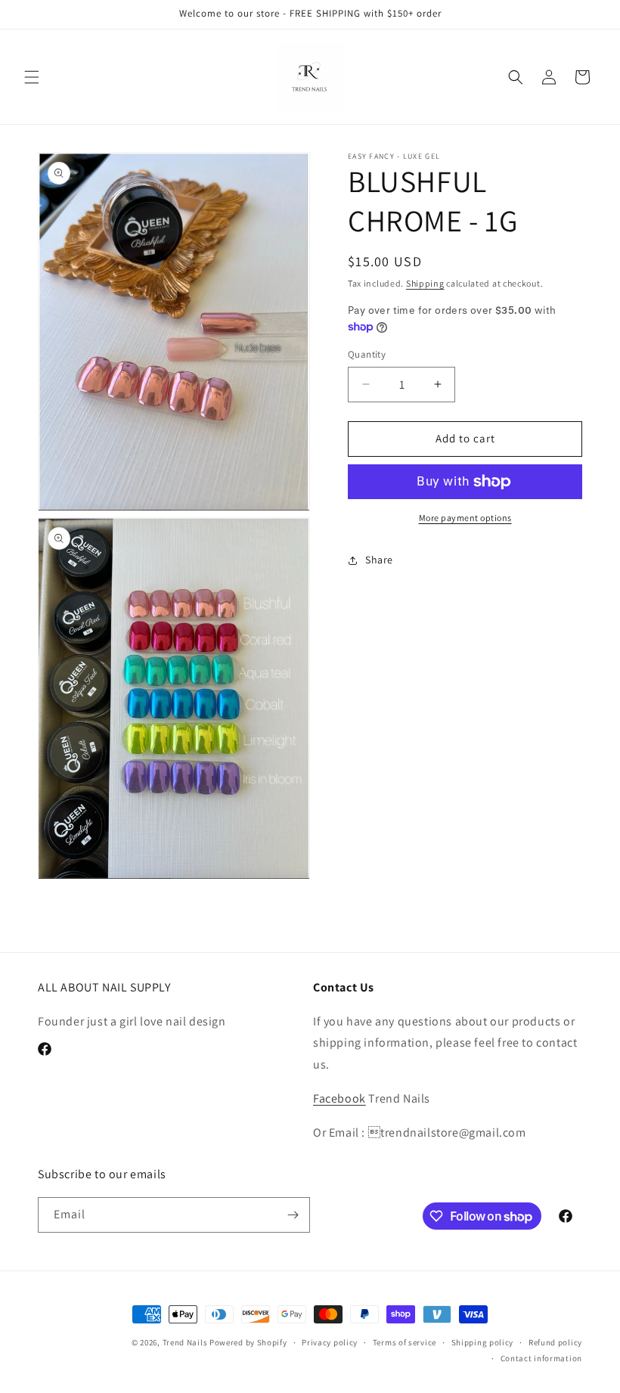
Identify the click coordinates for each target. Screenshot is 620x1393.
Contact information (541, 1358)
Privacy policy (330, 1342)
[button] (31, 77)
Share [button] (379, 559)
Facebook (339, 1098)
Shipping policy (482, 1342)
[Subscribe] (292, 1215)
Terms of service (404, 1342)
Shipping (425, 283)
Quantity (367, 354)
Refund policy (555, 1342)
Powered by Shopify (248, 1342)
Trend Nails (185, 1342)
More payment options (465, 517)
